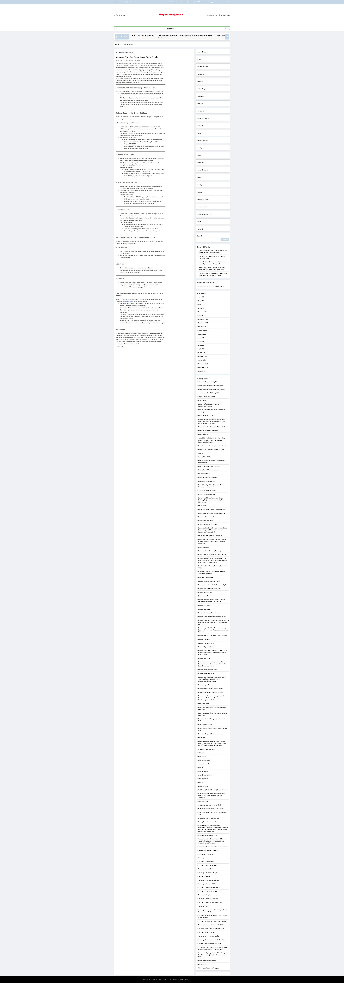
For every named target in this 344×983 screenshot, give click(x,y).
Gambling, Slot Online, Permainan (208, 430)
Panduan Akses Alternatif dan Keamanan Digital (212, 585)
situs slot (201, 126)
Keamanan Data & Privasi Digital (208, 524)
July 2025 (201, 338)
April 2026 (201, 304)
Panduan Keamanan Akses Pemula (208, 613)
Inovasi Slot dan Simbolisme (206, 481)
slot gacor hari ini (203, 67)
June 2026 (201, 297)
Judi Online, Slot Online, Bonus (207, 494)
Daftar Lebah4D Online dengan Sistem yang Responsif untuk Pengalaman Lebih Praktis (136, 35)
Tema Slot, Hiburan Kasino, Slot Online (209, 943)
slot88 (200, 192)
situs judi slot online (204, 764)
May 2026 (201, 301)
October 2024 (202, 371)
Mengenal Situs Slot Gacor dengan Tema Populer (137, 57)
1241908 (119, 60)
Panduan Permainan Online (206, 643)
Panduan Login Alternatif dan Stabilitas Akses (212, 616)
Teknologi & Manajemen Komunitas (209, 887)
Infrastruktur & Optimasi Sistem (207, 477)
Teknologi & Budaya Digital (206, 861)
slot (199, 59)
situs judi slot (202, 756)
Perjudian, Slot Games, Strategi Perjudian (210, 692)
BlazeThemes (184, 979)
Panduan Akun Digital (204, 596)
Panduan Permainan (204, 639)
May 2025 (201, 345)
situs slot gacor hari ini (205, 214)
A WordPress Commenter (206, 286)
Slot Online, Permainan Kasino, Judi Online (211, 809)
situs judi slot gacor (204, 760)
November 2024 (203, 367)
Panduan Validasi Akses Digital (207, 669)
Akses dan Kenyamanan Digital (207, 382)
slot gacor (201, 74)
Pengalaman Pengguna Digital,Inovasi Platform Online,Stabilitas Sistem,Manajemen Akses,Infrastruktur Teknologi (212, 679)
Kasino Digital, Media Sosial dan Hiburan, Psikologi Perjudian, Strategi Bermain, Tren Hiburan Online (211, 500)
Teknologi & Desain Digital (206, 869)
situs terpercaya (203, 140)
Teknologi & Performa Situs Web (208, 899)
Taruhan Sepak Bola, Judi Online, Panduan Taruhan (213, 847)
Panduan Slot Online (204, 658)
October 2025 (202, 327)
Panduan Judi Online (204, 605)
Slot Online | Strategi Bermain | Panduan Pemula (212, 790)
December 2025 (203, 319)
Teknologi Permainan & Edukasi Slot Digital (211, 925)
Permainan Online (203, 704)
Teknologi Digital (203, 906)
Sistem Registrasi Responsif (206, 749)
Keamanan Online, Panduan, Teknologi (209, 551)
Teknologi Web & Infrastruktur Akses (209, 936)
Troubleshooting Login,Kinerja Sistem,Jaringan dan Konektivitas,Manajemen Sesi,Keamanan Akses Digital (213, 955)
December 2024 (203, 364)
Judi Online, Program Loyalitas (207, 490)
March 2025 (201, 353)
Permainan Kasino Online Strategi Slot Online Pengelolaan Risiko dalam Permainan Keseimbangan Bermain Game (211, 698)
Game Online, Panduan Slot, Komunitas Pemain (212, 446)
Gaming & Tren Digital (204, 457)
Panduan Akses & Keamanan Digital (209, 581)
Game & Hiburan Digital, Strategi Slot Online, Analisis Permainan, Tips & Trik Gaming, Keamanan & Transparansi (211, 440)
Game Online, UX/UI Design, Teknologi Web (211, 449)
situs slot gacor (128, 301)
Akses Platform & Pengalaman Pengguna (210, 385)
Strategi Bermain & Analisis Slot (207, 822)
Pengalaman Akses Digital (206, 673)
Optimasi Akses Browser (205, 577)
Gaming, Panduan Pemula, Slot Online (209, 466)
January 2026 (202, 315)
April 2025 (201, 349)
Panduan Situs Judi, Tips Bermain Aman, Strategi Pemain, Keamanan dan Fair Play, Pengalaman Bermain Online (212, 652)
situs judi (201, 753)
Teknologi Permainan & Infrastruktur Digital (211, 928)
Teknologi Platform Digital (206, 932)
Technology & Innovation (205, 854)
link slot (200, 103)
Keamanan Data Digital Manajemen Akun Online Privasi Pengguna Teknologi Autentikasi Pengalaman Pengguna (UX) (212, 530)
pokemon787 (202, 737)
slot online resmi (203, 801)
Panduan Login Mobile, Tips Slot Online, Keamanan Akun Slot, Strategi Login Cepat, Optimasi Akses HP (213, 622)
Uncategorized (202, 964)
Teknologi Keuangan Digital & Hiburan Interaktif (212, 921)
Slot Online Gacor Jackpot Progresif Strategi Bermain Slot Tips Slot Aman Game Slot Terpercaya (211, 795)
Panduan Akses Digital (205, 592)
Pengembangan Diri (204, 685)
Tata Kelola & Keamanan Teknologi (208, 850)
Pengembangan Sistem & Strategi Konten (210, 688)
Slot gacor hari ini (203, 118)
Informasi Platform (204, 474)
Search (199, 236)
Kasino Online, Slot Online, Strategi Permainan (212, 509)
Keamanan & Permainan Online (207, 517)
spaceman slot (202, 207)
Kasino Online (202, 506)
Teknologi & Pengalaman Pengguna (208, 895)
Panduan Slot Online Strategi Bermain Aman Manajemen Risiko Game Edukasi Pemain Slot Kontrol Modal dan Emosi (212, 664)
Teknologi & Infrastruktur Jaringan (208, 880)
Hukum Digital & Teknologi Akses (208, 470)
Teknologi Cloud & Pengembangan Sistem (210, 902)
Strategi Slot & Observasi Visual (207, 835)
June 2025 (201, 341)
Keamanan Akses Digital (205, 520)
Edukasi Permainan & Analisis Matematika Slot (212, 427)
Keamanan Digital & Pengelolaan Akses (210, 536)
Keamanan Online (203, 547)
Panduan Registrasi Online (206, 647)
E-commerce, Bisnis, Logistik (207, 415)
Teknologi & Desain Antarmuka (207, 865)
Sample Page (170, 29)
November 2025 (203, 323)
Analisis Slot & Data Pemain (206, 396)
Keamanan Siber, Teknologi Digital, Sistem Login (212, 554)
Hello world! (220, 286)
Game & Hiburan (203, 434)
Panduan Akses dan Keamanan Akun (209, 588)
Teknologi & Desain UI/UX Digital (208, 873)
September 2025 (203, 330)
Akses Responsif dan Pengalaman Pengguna (211, 389)
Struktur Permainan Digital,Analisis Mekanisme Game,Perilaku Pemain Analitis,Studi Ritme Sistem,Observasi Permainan (212, 841)
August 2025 (202, 334)
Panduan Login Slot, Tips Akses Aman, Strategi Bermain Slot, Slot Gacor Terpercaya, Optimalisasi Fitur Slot (213, 630)
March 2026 (201, 308)
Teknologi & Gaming (204, 876)
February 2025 (202, 356)
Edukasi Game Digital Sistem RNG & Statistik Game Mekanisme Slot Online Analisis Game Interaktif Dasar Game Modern (211, 421)
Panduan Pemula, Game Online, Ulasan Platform (212, 635)
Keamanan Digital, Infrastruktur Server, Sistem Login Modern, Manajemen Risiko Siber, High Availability (212, 541)
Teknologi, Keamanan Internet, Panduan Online (212, 940)
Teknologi (201, 858)
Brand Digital (202, 400)
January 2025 (202, 360)
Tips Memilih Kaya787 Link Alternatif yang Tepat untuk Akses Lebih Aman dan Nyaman (196, 35)
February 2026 (202, 312)
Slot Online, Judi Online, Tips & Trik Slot (210, 805)
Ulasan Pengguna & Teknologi (207, 961)
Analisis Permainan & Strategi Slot (208, 393)
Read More (119, 347)
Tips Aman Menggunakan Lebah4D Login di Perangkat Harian (199, 2)
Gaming (200, 453)
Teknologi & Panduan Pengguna (207, 891)
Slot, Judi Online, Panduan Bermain (208, 818)
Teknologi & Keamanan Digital (207, 884)
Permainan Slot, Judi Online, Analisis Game (211, 734)
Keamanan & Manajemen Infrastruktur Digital (211, 513)
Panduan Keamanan (204, 609)
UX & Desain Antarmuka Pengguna (208, 968)
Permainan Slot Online (205, 724)
